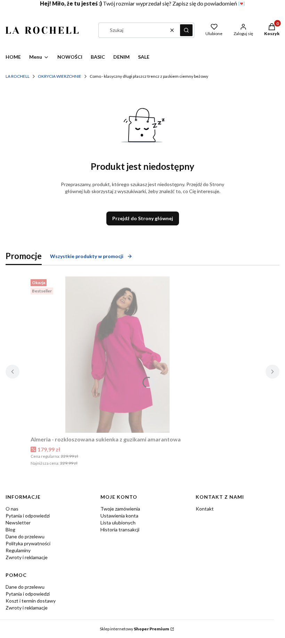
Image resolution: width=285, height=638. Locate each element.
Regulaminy (18, 550)
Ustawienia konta (119, 516)
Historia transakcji (119, 529)
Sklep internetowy (134, 628)
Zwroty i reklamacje (27, 557)
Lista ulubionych (118, 522)
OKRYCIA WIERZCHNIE (59, 76)
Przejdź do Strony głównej (142, 218)
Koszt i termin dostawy (31, 601)
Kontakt (205, 509)
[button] (186, 30)
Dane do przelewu (25, 536)
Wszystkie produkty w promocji (86, 256)
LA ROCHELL (18, 76)
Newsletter (18, 522)
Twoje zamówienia (120, 509)
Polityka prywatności (28, 543)
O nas (12, 509)
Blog (10, 529)
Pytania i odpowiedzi (28, 516)
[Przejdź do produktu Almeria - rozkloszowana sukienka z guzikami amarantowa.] (117, 354)
